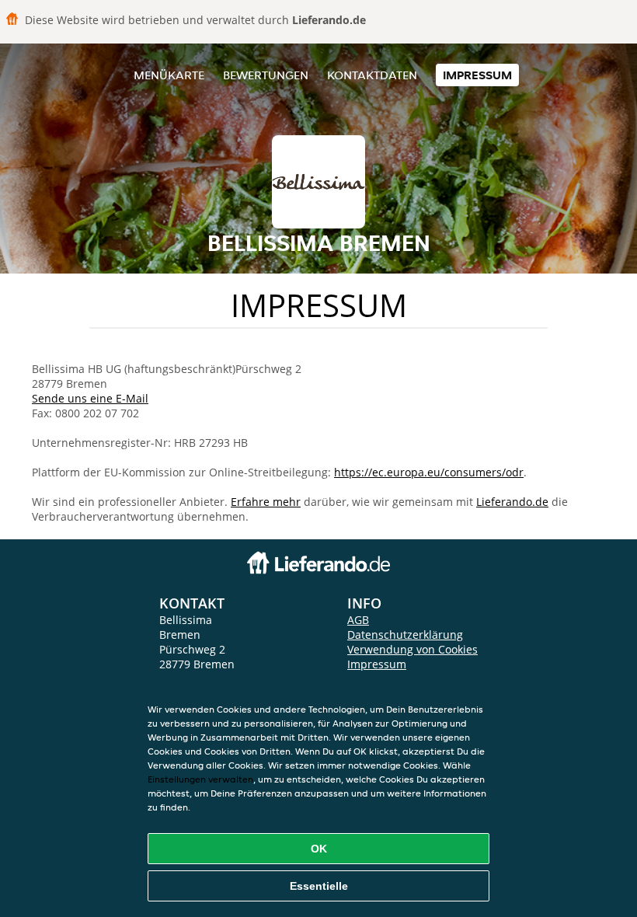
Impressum (477, 75)
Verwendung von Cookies (412, 649)
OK (319, 848)
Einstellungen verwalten (200, 779)
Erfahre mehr (266, 501)
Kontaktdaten (372, 75)
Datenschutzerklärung (405, 634)
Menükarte (169, 75)
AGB (358, 619)
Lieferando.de (512, 501)
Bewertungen (265, 75)
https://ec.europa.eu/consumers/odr (429, 472)
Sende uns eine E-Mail (90, 398)
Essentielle (319, 886)
